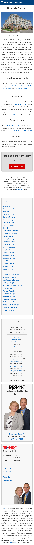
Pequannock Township (10, 288)
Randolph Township (9, 291)
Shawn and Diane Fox (17, 434)
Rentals (16, 347)
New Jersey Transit (20, 104)
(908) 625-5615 (8, 480)
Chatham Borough (8, 214)
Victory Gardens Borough (11, 305)
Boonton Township (8, 209)
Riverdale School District (12, 125)
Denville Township (8, 225)
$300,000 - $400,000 (16, 359)
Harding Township (8, 239)
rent (15, 542)
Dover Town (6, 228)
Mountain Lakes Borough (11, 280)
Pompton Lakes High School (23, 130)
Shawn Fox (7, 468)
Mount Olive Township (10, 277)
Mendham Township (9, 258)
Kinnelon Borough (8, 244)
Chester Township (8, 222)
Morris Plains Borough (10, 266)
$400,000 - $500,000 (16, 361)
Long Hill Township (9, 250)
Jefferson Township (9, 242)
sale (11, 542)
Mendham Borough (9, 255)
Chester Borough (8, 220)
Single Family (16, 339)
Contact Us (28, 510)
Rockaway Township (9, 299)
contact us (19, 189)
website (6, 508)
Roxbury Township (8, 302)
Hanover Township (9, 236)
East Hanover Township (10, 231)
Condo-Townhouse (16, 342)
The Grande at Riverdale (22, 88)
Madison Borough (8, 253)
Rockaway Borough (9, 296)
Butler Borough (7, 211)
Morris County (8, 201)
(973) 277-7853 (17, 439)
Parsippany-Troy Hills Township (12, 285)
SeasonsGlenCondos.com (13, 2)
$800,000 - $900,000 (16, 371)
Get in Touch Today (17, 166)
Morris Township (8, 269)
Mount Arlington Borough (11, 274)
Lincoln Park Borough (9, 247)
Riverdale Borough (9, 294)
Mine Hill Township (9, 261)
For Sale (16, 337)
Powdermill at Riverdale (19, 86)
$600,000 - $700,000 (16, 366)
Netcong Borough (8, 283)
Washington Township (10, 307)
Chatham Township (9, 217)
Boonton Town (7, 206)
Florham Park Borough (10, 233)
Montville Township (9, 263)
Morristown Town (8, 272)
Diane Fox (7, 477)
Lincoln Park (14, 114)
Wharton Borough (8, 310)
